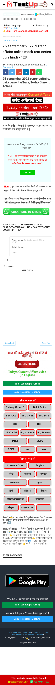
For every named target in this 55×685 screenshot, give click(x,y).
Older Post (46, 343)
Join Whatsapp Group (27, 383)
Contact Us (26, 632)
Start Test (27, 172)
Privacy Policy (28, 634)
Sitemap (39, 634)
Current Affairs (10, 40)
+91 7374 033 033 (41, 682)
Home (8, 632)
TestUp (33, 643)
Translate (13, 28)
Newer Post (9, 343)
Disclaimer (16, 634)
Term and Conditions (41, 632)
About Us (16, 632)
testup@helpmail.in (19, 682)
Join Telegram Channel (27, 392)
